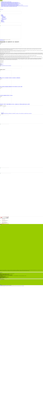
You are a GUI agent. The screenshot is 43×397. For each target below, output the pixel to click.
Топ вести (4, 40)
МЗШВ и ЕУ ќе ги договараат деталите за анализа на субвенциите (10, 77)
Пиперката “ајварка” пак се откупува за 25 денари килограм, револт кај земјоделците (9, 5)
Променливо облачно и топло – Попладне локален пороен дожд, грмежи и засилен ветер (10, 4)
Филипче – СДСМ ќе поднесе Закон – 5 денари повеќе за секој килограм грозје (9, 6)
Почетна (2, 14)
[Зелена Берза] (1, 9)
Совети (2, 40)
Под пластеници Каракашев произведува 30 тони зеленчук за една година (11, 86)
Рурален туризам (4, 17)
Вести (0, 40)
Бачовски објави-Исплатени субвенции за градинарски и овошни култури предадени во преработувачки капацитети (16, 113)
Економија (2, 15)
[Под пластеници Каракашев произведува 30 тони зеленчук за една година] (5, 85)
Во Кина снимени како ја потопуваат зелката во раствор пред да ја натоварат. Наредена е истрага (11, 3)
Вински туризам (4, 19)
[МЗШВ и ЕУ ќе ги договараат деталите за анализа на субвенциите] (5, 76)
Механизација (2, 20)
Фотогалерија (2, 21)
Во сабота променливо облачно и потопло (6, 95)
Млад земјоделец (4, 16)
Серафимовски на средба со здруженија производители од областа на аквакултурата (9, 2)
